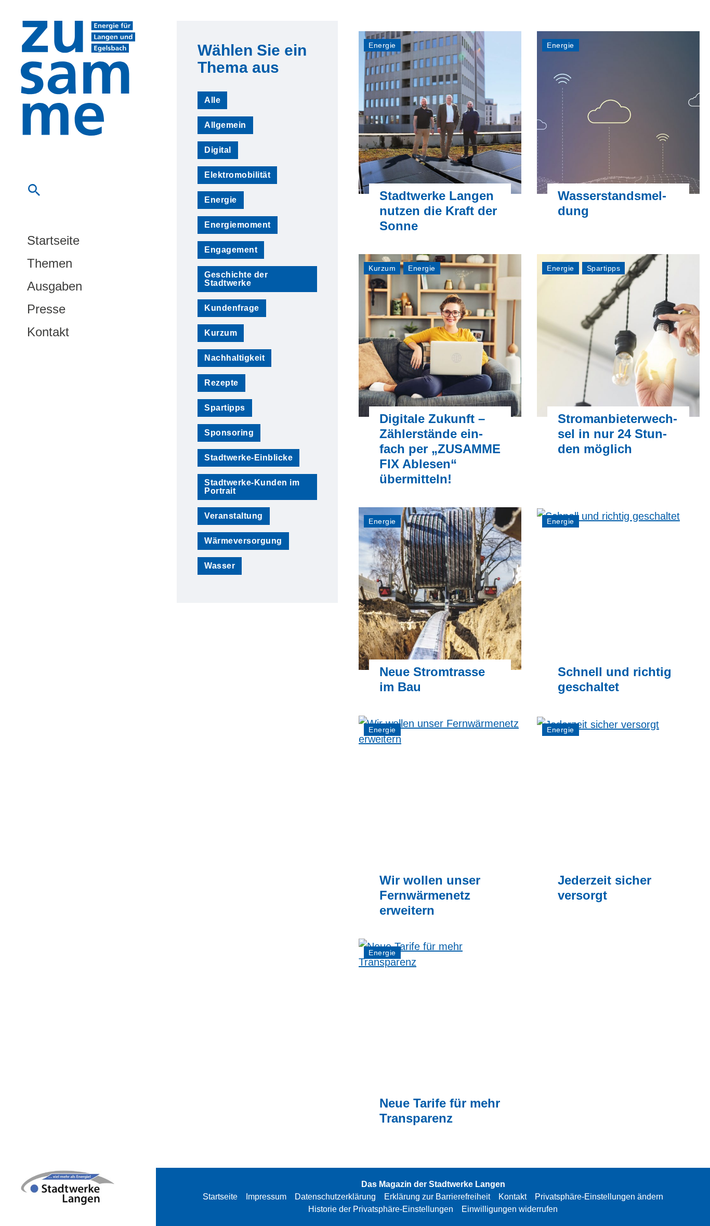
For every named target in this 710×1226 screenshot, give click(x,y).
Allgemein (225, 125)
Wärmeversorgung (243, 540)
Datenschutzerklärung (335, 1196)
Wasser (219, 565)
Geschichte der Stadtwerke (236, 278)
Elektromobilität (237, 174)
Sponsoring (229, 432)
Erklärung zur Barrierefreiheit (437, 1196)
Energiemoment (237, 224)
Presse (46, 309)
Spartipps (224, 407)
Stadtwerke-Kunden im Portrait (251, 486)
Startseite (53, 240)
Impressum (266, 1196)
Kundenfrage (231, 308)
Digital (217, 150)
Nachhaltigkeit (234, 357)
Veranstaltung (233, 515)
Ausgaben (54, 286)
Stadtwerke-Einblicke (248, 457)
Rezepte (221, 382)
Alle (212, 100)
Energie (220, 199)
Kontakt (48, 332)
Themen (49, 263)
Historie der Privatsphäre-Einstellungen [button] (380, 1209)
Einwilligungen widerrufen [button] (510, 1209)
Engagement (230, 249)
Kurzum (220, 332)
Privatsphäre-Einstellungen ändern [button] (599, 1196)
